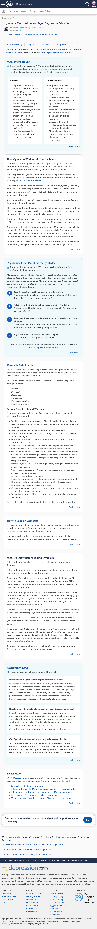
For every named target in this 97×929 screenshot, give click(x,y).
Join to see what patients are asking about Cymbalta (26, 854)
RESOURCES (86, 861)
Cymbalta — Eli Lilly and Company (27, 786)
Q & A (24, 11)
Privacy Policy (56, 896)
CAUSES (49, 861)
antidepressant (28, 163)
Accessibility (32, 905)
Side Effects (45, 45)
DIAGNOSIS (38, 861)
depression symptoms (30, 181)
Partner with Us (33, 908)
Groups (33, 11)
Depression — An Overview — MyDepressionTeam (34, 795)
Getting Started (33, 896)
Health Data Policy (59, 902)
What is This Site (33, 893)
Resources (13, 11)
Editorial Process (34, 902)
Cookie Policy (56, 899)
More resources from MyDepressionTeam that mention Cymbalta (32, 844)
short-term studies (25, 684)
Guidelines (31, 899)
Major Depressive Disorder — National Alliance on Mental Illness (41, 798)
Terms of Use (56, 893)
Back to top (74, 147)
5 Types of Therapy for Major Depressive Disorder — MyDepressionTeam (44, 789)
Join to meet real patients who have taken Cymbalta (32, 35)
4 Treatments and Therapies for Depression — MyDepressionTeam (41, 792)
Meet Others (45, 11)
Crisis (4, 902)
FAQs (73, 45)
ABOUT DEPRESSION (15, 861)
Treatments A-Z (9, 18)
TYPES (29, 861)
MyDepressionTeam (23, 4)
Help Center (7, 899)
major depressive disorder (52, 52)
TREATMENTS (72, 861)
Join (94, 6)
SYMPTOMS (59, 861)
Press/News (31, 912)
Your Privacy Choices (58, 907)
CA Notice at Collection (56, 913)
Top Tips (31, 45)
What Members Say (14, 45)
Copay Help (61, 45)
